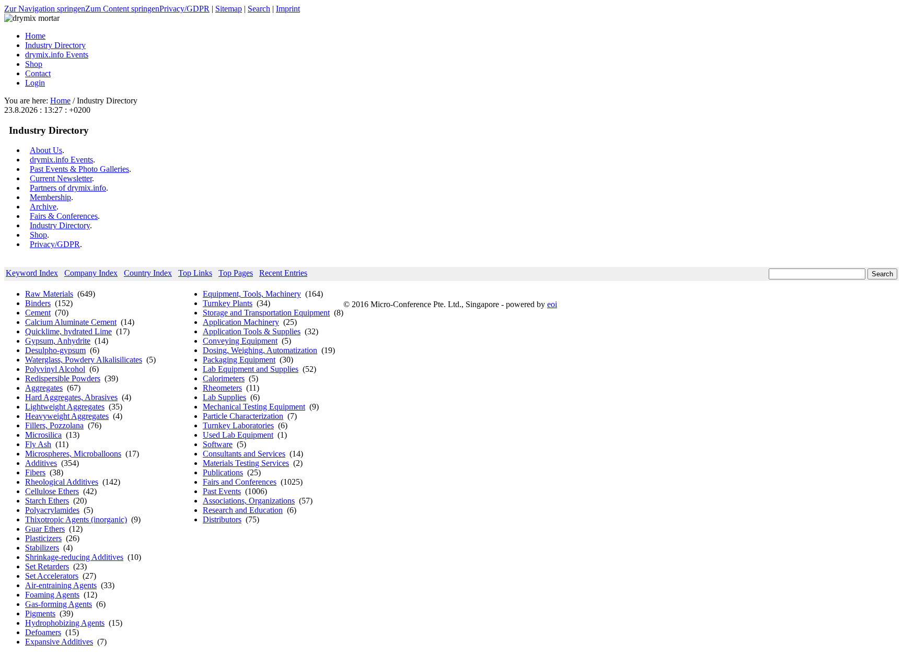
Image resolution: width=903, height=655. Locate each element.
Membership (50, 197)
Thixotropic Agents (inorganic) (76, 519)
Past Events (222, 491)
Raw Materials (49, 293)
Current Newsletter (61, 178)
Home (60, 100)
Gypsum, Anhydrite (57, 340)
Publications (223, 472)
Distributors (222, 519)
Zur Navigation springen (44, 8)
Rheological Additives (61, 481)
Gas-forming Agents (58, 604)
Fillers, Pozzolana (54, 425)
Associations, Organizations (249, 500)
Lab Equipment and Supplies (250, 369)
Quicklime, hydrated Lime (68, 331)
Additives (41, 463)
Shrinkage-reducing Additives (74, 557)
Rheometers (222, 387)
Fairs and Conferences (239, 481)
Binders (38, 303)
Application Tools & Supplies (251, 331)
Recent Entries (283, 272)
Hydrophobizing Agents (65, 622)
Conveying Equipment (240, 340)
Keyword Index (32, 272)
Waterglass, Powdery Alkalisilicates (83, 359)
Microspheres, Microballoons (73, 453)
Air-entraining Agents (61, 585)
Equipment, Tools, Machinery (252, 293)
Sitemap (228, 8)
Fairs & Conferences (64, 216)
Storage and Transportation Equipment (266, 312)
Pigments (40, 613)
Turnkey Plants (227, 303)
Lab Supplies (224, 397)
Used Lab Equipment (238, 434)
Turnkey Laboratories (238, 425)
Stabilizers (42, 547)
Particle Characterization (243, 416)
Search (259, 8)
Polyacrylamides (52, 510)
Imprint (288, 8)
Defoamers (43, 632)
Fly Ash (38, 444)
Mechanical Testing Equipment (254, 406)
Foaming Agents (52, 594)
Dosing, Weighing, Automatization (260, 350)
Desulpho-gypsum (55, 350)
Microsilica (43, 434)
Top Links (195, 272)
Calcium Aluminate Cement (71, 322)
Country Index (148, 272)
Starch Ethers (47, 500)
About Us (46, 150)
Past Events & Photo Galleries (79, 169)
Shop (38, 234)
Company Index (91, 272)
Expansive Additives (59, 641)
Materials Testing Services (246, 463)
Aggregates (44, 387)
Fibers (35, 472)
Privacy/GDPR (184, 8)
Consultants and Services (244, 453)
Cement (38, 312)
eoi (552, 304)
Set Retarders (47, 566)
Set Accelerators (51, 575)
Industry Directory (60, 225)
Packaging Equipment (239, 359)
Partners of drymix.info (68, 187)
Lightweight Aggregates (65, 406)
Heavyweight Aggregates (67, 416)
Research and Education (243, 510)
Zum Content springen (122, 8)
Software (218, 444)
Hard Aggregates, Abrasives (71, 397)
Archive (43, 206)
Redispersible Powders (62, 378)
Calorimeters (224, 378)
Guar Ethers (45, 528)
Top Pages (235, 272)
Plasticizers (43, 538)
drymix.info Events (61, 159)
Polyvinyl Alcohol (55, 369)
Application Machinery (241, 322)
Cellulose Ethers (52, 491)
